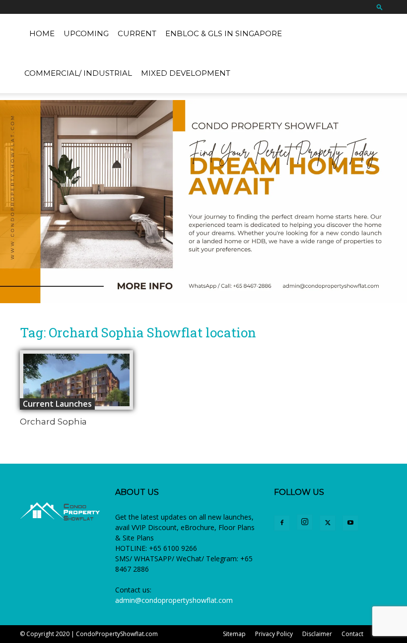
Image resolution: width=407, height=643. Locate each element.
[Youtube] (350, 523)
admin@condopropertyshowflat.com (174, 600)
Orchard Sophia (53, 422)
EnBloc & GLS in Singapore (223, 33)
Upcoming (86, 33)
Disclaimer (317, 634)
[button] (379, 6)
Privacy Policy (274, 634)
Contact (352, 634)
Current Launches (57, 403)
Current (137, 33)
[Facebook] (282, 523)
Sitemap (234, 634)
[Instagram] (305, 522)
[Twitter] (328, 523)
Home (42, 33)
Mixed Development (185, 73)
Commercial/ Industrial (78, 73)
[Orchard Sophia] (76, 380)
